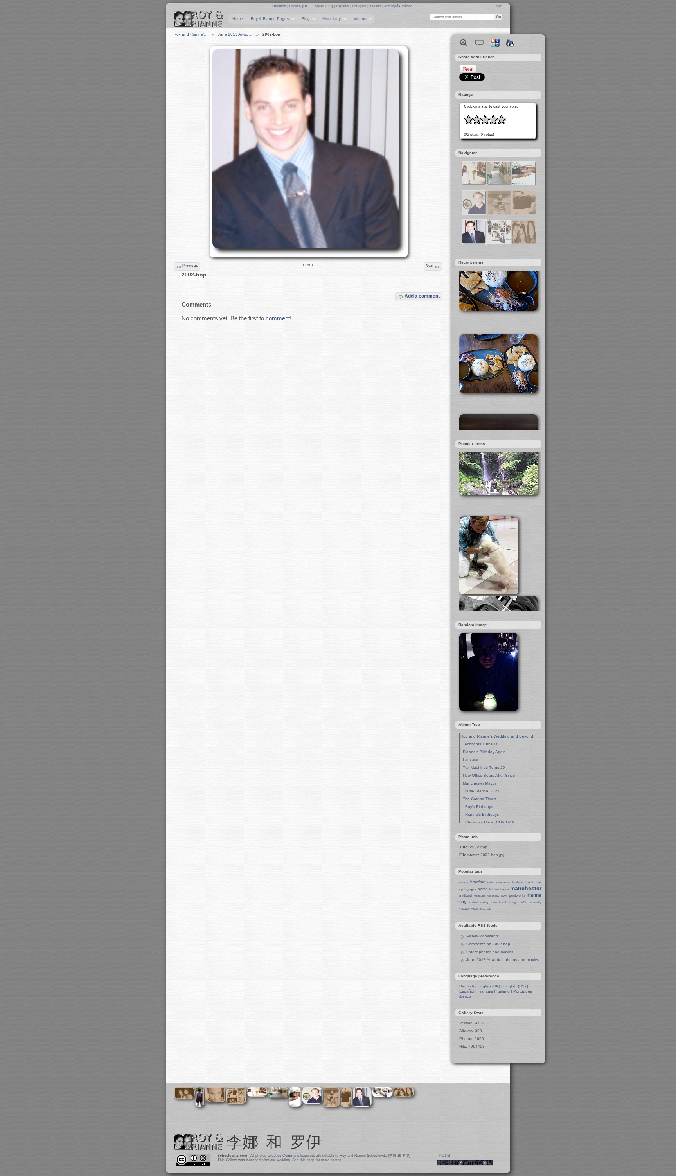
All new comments (482, 936)
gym (473, 889)
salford (473, 902)
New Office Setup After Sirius (487, 775)
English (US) (323, 6)
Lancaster (470, 760)
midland (465, 896)
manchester (525, 888)
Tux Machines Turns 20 (482, 767)
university (535, 902)
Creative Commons (283, 1156)
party (504, 895)
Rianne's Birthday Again (483, 752)
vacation (464, 908)
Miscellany (329, 18)
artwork (463, 882)
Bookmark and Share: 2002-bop (495, 42)
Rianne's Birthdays (479, 814)
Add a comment (422, 295)
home (483, 889)
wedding (476, 908)
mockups (479, 895)
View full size (463, 42)
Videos (358, 18)
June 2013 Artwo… (235, 34)
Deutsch (279, 6)
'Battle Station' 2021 (480, 791)
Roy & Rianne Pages (268, 18)
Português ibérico (398, 6)
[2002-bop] (474, 243)
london (504, 889)
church (529, 882)
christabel (517, 882)
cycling (464, 889)
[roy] (474, 213)
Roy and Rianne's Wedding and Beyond (496, 736)
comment (278, 318)
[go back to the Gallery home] (199, 19)
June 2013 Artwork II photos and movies (502, 959)
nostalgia (493, 895)
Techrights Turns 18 (479, 744)
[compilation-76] (499, 243)
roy (463, 902)
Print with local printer (510, 42)
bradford (477, 882)
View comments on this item (479, 42)
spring (484, 902)
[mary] (474, 184)
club (538, 882)
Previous (190, 266)
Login (498, 6)
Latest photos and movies (489, 952)
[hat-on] (524, 184)
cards (490, 882)
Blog (304, 18)
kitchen (494, 889)
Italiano (375, 6)
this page (307, 1160)
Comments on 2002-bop (488, 944)
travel (502, 902)
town (494, 902)
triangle (513, 902)
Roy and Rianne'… (191, 34)
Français (359, 6)
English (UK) (300, 6)
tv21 (523, 902)
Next (429, 266)
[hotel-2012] (499, 184)
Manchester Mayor (478, 783)
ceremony (502, 882)
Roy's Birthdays (476, 806)
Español (343, 6)
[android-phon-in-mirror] (499, 213)
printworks (517, 896)
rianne (534, 895)
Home (237, 18)
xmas (487, 908)
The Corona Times (478, 799)
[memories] (524, 243)
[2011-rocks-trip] (524, 213)
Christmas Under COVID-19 (487, 822)
